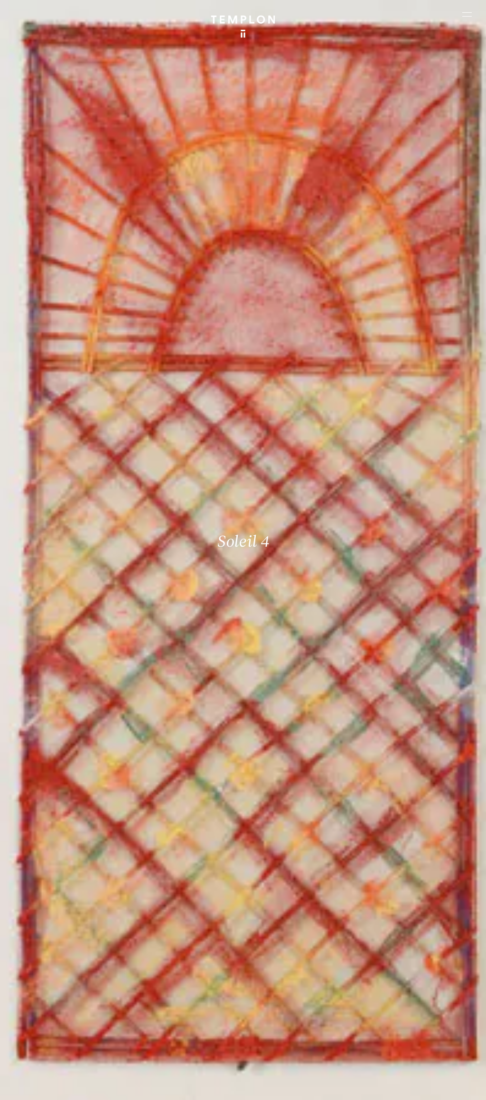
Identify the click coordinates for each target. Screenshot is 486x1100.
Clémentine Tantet (171, 1076)
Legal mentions (40, 1088)
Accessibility (133, 1088)
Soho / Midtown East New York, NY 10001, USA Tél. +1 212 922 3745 (181, 997)
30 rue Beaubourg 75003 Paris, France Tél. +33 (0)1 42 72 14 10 (62, 935)
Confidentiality (88, 1088)
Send (273, 1008)
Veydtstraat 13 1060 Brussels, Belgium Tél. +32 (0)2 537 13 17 (177, 935)
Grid (245, 1076)
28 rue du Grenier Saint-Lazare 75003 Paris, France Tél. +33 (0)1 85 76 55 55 (64, 1004)
